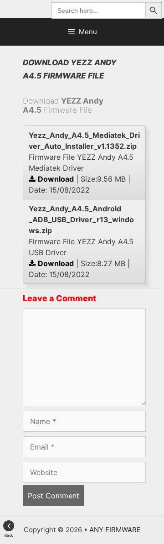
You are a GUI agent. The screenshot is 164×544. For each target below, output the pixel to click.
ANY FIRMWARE (115, 529)
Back (9, 535)
